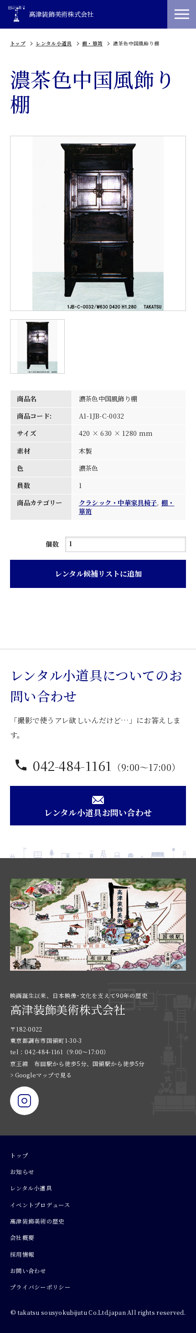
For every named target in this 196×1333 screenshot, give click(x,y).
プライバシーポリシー (40, 1287)
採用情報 (22, 1254)
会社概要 (22, 1238)
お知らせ (22, 1172)
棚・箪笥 (92, 43)
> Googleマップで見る (41, 1075)
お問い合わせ (28, 1271)
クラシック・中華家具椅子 (118, 502)
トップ (18, 43)
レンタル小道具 (54, 43)
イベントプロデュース (40, 1205)
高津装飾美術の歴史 (37, 1221)
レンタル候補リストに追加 (98, 573)
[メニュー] (181, 14)
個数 (52, 543)
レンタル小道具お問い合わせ (98, 812)
